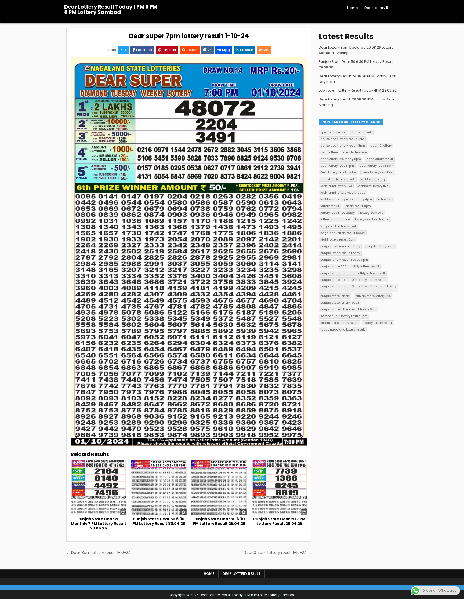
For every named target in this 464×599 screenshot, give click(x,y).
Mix (266, 50)
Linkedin (246, 50)
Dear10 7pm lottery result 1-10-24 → (277, 552)
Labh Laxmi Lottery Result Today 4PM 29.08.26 (358, 90)
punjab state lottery (335, 296)
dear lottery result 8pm (376, 166)
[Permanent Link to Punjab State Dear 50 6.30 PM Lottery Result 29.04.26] (219, 487)
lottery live (385, 199)
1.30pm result (362, 132)
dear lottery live (355, 152)
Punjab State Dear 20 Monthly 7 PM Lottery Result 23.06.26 (98, 523)
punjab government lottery (340, 246)
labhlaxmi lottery (372, 179)
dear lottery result (379, 159)
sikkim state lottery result (339, 323)
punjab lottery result (380, 246)
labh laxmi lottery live (336, 186)
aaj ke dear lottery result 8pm (342, 145)
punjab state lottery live (373, 296)
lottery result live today (337, 212)
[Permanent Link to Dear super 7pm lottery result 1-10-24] (189, 251)
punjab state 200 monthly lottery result (349, 266)
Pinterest (169, 50)
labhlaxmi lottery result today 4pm (346, 199)
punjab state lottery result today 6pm (348, 309)
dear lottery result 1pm (337, 166)
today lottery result (378, 323)
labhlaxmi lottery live (372, 186)
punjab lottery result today (340, 253)
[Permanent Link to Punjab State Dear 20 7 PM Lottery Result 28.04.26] (279, 487)
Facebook (144, 50)
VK (210, 50)
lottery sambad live (335, 219)
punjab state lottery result (339, 302)
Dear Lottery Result (380, 7)
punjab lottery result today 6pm (344, 259)
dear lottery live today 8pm (340, 159)
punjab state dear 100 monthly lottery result (353, 280)
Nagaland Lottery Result (338, 226)
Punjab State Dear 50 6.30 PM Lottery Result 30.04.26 (158, 521)
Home (352, 7)
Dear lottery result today (338, 172)
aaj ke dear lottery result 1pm (342, 139)
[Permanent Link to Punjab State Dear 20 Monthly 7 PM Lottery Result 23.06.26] (98, 487)
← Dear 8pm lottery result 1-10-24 (98, 552)
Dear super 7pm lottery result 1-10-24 (189, 35)
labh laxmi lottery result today (342, 192)
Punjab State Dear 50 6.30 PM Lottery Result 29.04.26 (219, 521)
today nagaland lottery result (342, 329)
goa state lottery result (337, 179)
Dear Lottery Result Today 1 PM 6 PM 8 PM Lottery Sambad (110, 9)
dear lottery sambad (377, 172)
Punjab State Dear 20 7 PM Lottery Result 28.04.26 (279, 521)
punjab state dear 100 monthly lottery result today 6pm (358, 287)
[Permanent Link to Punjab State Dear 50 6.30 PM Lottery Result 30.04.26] (159, 487)
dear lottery (329, 152)
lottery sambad (371, 212)
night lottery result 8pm (337, 239)
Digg (226, 50)
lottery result (329, 206)
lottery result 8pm (358, 206)
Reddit (192, 50)
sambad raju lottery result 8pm (343, 316)
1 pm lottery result (333, 132)
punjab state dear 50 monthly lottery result (352, 273)
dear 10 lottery (381, 145)
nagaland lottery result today (342, 233)
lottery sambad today (371, 219)
